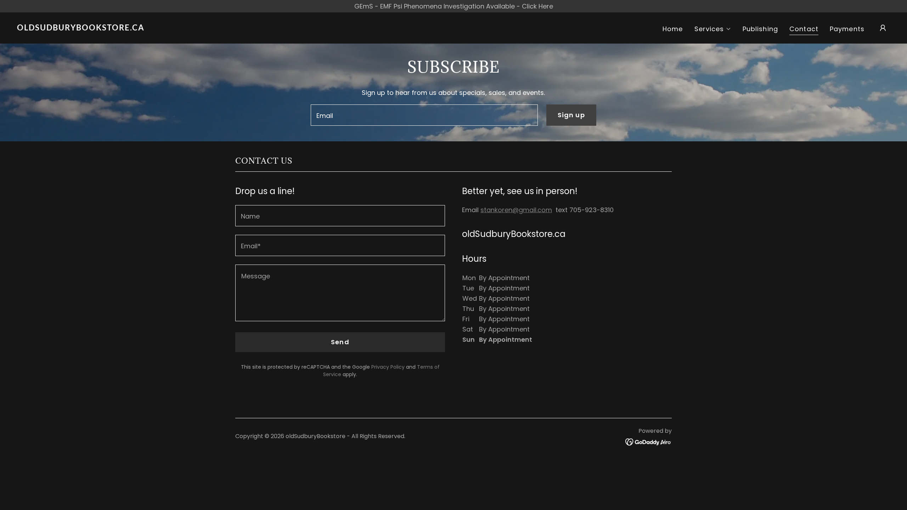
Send (340, 342)
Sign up (571, 114)
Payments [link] (847, 28)
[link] (139, 28)
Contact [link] (803, 29)
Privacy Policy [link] (388, 366)
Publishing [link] (760, 28)
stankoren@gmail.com (516, 209)
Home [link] (673, 28)
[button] (712, 29)
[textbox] (424, 115)
